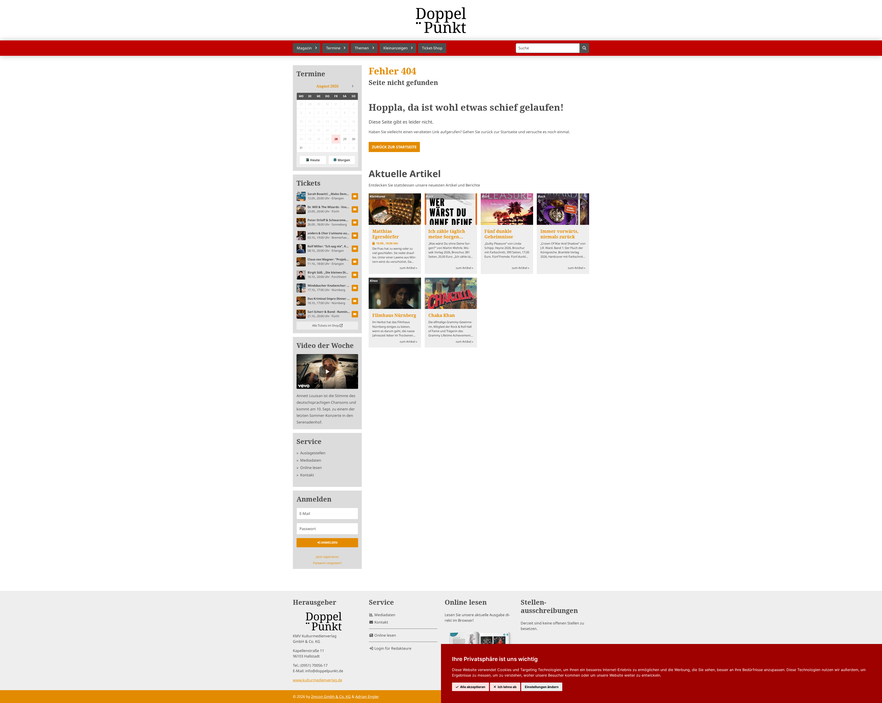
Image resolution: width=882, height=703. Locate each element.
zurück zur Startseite (394, 147)
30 (353, 139)
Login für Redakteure (392, 648)
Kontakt (306, 474)
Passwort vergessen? (327, 563)
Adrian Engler (367, 696)
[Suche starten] (584, 48)
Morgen (344, 160)
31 (301, 148)
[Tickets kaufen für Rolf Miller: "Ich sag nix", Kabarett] (355, 249)
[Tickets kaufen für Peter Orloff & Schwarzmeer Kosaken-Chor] (355, 222)
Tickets (308, 183)
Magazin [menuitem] (304, 48)
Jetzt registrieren (327, 557)
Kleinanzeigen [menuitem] (395, 48)
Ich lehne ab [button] (507, 687)
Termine (311, 73)
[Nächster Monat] (352, 86)
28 (336, 139)
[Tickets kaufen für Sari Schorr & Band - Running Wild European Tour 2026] (355, 314)
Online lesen (310, 467)
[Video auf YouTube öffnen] (327, 371)
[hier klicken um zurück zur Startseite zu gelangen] (441, 20)
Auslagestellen (312, 452)
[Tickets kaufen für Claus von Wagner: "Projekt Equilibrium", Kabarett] (355, 262)
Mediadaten (310, 460)
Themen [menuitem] (362, 48)
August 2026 (327, 86)
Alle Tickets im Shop (326, 325)
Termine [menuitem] (333, 48)
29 (344, 139)
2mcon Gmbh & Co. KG (331, 696)
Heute (315, 160)
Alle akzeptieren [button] (472, 687)
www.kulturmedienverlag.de (317, 680)
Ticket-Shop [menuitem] (432, 48)
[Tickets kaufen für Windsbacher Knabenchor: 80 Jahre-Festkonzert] (355, 288)
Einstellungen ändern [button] (542, 687)
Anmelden (328, 542)
